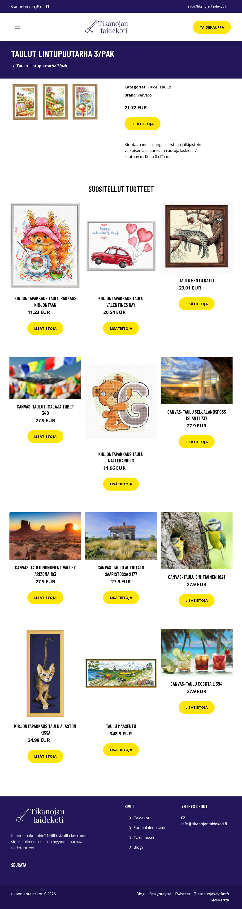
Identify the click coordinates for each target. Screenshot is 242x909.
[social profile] (47, 6)
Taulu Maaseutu (121, 726)
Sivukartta (220, 900)
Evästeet (182, 893)
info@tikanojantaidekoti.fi (207, 6)
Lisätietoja (142, 123)
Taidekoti (142, 818)
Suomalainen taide (150, 827)
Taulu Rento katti (196, 280)
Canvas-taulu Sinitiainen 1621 (196, 577)
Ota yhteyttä (160, 893)
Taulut (165, 87)
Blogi (138, 847)
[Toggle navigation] (17, 26)
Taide (152, 87)
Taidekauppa (212, 27)
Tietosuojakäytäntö (211, 893)
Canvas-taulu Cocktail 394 (196, 684)
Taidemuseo (145, 837)
